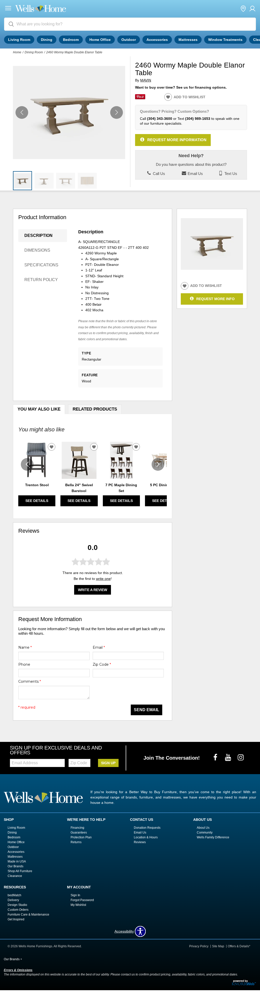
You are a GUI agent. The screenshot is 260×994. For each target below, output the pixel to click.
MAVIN (145, 80)
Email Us (195, 174)
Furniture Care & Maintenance (28, 914)
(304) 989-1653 (197, 119)
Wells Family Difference (213, 837)
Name (25, 647)
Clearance (15, 876)
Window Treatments (225, 40)
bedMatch (14, 895)
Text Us (230, 174)
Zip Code (102, 664)
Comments (29, 681)
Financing (77, 827)
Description (38, 235)
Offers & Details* (239, 946)
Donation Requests (147, 827)
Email (99, 647)
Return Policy (41, 280)
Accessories (157, 40)
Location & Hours (146, 837)
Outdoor (128, 40)
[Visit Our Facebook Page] (215, 758)
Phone (24, 664)
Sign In (75, 895)
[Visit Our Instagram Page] (241, 758)
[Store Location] (243, 9)
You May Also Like (39, 409)
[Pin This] (140, 98)
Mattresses (188, 40)
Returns (76, 842)
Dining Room (34, 52)
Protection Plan (81, 837)
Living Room (19, 40)
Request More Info (215, 299)
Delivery (13, 900)
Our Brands (15, 866)
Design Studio (17, 905)
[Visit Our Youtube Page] (228, 758)
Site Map (218, 946)
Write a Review (92, 590)
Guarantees (79, 832)
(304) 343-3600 (159, 119)
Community (205, 832)
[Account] (252, 9)
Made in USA (17, 861)
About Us (203, 827)
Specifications (41, 265)
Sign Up (108, 763)
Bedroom (71, 40)
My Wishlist (78, 905)
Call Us (158, 174)
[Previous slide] (27, 464)
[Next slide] (158, 464)
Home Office (100, 40)
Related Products (95, 409)
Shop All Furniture (20, 871)
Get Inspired (16, 919)
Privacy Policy (198, 946)
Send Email (146, 710)
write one (103, 579)
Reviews (140, 842)
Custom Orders (18, 909)
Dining (46, 40)
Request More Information (176, 140)
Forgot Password (82, 900)
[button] (8, 8)
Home (17, 52)
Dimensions (37, 250)
